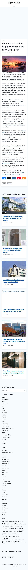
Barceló (3, 457)
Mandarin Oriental (6, 483)
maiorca (17, 534)
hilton (12, 531)
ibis (2, 479)
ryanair (4, 542)
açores (8, 523)
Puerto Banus (5, 426)
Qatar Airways (12, 539)
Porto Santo (5, 423)
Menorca (4, 419)
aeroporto (5, 521)
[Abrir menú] (14, 6)
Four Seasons (5, 468)
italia (17, 531)
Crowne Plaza (5, 463)
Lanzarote (4, 412)
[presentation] (14, 205)
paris (15, 536)
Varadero (4, 443)
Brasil (4, 183)
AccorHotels (5, 450)
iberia (15, 531)
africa (10, 521)
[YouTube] (10, 557)
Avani (3, 454)
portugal (9, 183)
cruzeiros (11, 526)
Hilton (3, 470)
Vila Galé (4, 505)
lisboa (21, 531)
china (6, 526)
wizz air (3, 543)
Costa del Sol (5, 399)
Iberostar (4, 477)
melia (20, 534)
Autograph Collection (7, 452)
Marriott (4, 485)
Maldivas (4, 415)
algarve (4, 523)
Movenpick (4, 492)
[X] (5, 557)
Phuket (3, 421)
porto (18, 536)
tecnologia (12, 541)
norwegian (5, 536)
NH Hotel (4, 497)
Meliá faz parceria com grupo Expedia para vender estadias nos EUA (14, 341)
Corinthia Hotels (6, 461)
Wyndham (4, 512)
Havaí (3, 406)
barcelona (11, 523)
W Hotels (4, 514)
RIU (2, 501)
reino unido (21, 539)
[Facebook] (3, 557)
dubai (16, 526)
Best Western (5, 459)
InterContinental (6, 481)
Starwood (4, 503)
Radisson (4, 499)
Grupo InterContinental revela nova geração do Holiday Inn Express (12, 250)
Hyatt (3, 474)
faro (7, 531)
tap (9, 542)
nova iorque (11, 536)
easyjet (19, 526)
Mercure (4, 490)
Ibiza (3, 408)
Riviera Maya (5, 430)
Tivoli (3, 510)
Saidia (3, 432)
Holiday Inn (4, 472)
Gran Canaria (5, 403)
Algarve (4, 397)
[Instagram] (8, 557)
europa (3, 531)
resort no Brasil (16, 174)
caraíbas (3, 526)
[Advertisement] (14, 22)
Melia (3, 488)
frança (9, 531)
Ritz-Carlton (5, 508)
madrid (13, 534)
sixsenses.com (6, 163)
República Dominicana (7, 428)
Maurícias (4, 417)
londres (4, 534)
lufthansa (9, 534)
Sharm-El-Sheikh (6, 437)
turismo (17, 542)
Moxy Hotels (5, 494)
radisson (17, 539)
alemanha (22, 521)
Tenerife (4, 441)
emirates (4, 528)
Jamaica (4, 410)
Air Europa (14, 521)
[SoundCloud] (13, 557)
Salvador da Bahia (6, 435)
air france (18, 521)
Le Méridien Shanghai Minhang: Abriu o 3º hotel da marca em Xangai (13, 218)
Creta (3, 401)
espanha (9, 528)
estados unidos (18, 528)
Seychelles (4, 439)
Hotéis (3, 40)
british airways (21, 523)
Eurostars (4, 465)
